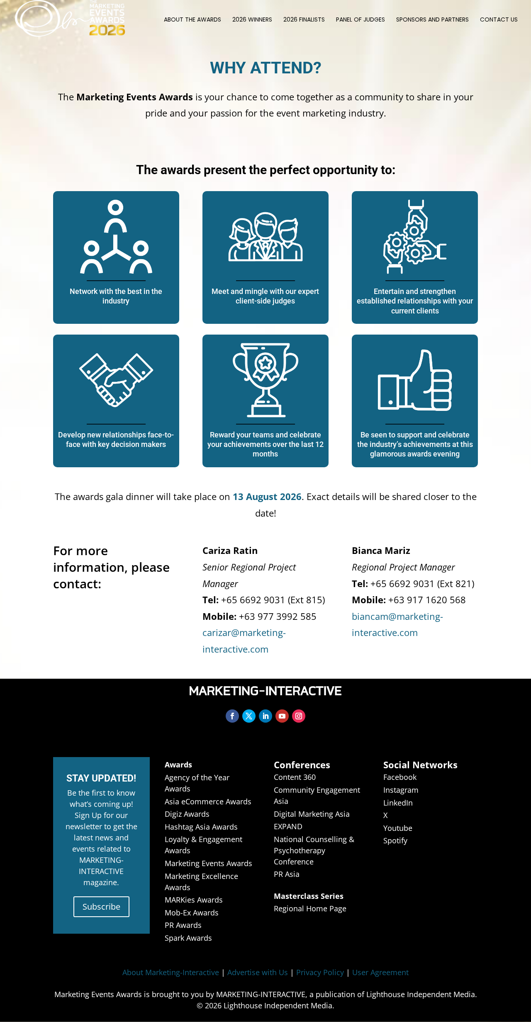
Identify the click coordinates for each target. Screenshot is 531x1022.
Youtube (397, 828)
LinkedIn (398, 803)
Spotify (395, 840)
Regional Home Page (310, 908)
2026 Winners (252, 20)
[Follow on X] (249, 716)
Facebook (400, 777)
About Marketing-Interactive (170, 972)
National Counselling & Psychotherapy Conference (314, 850)
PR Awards (183, 925)
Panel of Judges (360, 20)
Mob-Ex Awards (192, 913)
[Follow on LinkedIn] (265, 716)
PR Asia (287, 874)
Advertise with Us (257, 972)
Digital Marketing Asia (312, 814)
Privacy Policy (320, 972)
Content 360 (295, 777)
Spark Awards (188, 938)
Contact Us (499, 20)
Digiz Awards (187, 814)
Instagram (401, 790)
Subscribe (101, 906)
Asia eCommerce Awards (208, 801)
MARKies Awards (194, 900)
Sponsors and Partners (432, 20)
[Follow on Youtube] (282, 716)
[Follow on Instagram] (298, 716)
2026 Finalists (304, 20)
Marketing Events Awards (208, 863)
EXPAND (288, 826)
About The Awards (192, 20)
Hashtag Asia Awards (201, 827)
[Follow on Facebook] (232, 716)
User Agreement (380, 972)
